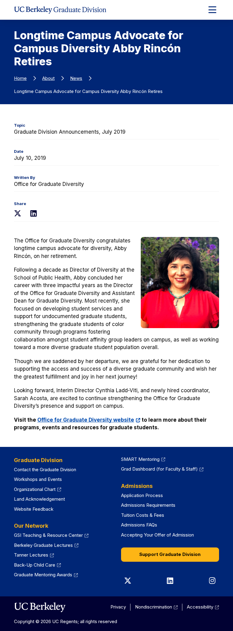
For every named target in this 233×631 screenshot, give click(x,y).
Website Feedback (33, 509)
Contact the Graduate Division (45, 469)
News (76, 78)
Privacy (118, 607)
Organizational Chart (35, 489)
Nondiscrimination (153, 607)
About (48, 78)
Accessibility (200, 607)
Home (20, 78)
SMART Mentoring (140, 459)
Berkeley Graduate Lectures (43, 545)
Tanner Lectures (31, 555)
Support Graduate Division (170, 554)
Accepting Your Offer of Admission (157, 535)
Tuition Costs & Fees (142, 515)
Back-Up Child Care (34, 565)
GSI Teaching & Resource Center (48, 535)
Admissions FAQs (139, 525)
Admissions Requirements (148, 505)
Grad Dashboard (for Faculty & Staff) (159, 469)
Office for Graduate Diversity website (85, 420)
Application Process (142, 495)
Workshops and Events (38, 479)
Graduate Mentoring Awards (43, 575)
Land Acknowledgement (39, 499)
